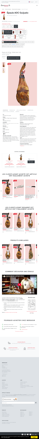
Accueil (3, 9)
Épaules (3, 383)
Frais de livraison (23, 383)
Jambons (3, 381)
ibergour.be (22, 413)
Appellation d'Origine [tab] (21, 110)
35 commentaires (33, 21)
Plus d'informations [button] (6, 437)
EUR (36, 1)
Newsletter (3, 366)
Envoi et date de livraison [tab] (8, 111)
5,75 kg (7, 26)
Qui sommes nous (5, 364)
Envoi (22, 324)
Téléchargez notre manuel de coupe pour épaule (32, 312)
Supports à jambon (5, 384)
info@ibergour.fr (4, 374)
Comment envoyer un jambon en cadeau (26, 386)
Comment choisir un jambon (24, 385)
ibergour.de (22, 416)
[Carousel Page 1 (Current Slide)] (3, 64)
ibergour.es (30, 411)
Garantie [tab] (17, 111)
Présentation (22, 145)
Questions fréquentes (23, 381)
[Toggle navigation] (37, 5)
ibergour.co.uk (22, 414)
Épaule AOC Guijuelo (9, 160)
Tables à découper (5, 387)
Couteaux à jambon (5, 385)
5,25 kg (15, 26)
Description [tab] (5, 110)
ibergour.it (30, 415)
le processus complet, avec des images (11, 312)
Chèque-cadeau (4, 413)
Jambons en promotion (5, 414)
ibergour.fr (30, 413)
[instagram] (5, 375)
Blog (2, 365)
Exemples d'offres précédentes (7, 404)
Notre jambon (4, 411)
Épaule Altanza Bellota (28, 229)
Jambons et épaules (8, 9)
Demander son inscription (6, 423)
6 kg (3, 26)
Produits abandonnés (5, 416)
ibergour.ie (30, 414)
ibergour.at (22, 411)
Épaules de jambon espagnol (16, 9)
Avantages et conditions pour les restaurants (9, 422)
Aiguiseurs (3, 386)
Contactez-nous (31, 347)
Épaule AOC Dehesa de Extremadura (30, 260)
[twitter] (2, 375)
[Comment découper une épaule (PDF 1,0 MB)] (31, 299)
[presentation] (1, 191)
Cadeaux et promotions (5, 415)
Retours (21, 384)
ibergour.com (22, 415)
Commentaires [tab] (30, 110)
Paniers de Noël (4, 388)
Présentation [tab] (12, 110)
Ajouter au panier (14, 57)
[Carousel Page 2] (3, 70)
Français (31, 1)
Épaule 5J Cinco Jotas (21, 160)
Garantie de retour (24, 329)
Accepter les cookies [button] (34, 437)
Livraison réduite (21, 342)
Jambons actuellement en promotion (8, 405)
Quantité (4, 56)
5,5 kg (12, 26)
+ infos (7, 124)
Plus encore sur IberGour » (19, 331)
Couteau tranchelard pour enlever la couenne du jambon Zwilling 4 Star (30, 196)
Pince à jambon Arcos (19, 195)
